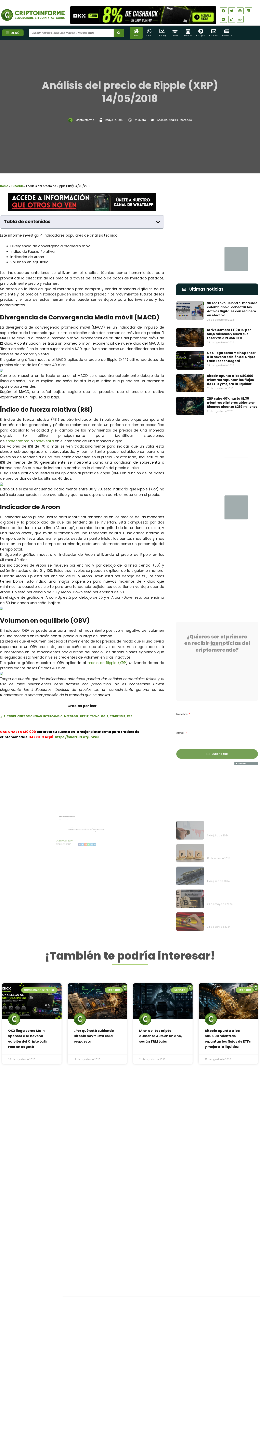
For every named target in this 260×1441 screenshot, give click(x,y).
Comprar (200, 35)
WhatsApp (45, 763)
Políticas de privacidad (115, 1417)
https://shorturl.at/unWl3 (77, 737)
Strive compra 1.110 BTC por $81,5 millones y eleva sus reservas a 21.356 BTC (229, 334)
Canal (149, 35)
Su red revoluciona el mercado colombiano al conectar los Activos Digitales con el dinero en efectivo (232, 309)
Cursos (175, 35)
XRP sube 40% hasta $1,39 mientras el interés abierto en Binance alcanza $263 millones (232, 402)
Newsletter (227, 35)
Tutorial (17, 186)
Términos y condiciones (145, 1417)
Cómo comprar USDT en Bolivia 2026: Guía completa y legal (138, 1331)
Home (4, 186)
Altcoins (162, 120)
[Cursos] (175, 31)
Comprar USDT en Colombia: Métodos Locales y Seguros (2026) (139, 1313)
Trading (162, 35)
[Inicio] (136, 31)
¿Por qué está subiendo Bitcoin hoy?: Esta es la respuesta (94, 1036)
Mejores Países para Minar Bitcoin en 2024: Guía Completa (229, 827)
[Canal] (149, 31)
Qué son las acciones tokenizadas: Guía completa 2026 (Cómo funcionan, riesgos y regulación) (140, 1351)
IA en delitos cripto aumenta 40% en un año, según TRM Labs (160, 1036)
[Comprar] (200, 31)
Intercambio (53, 716)
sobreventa (44, 441)
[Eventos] (188, 31)
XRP (129, 716)
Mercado (186, 120)
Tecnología (99, 716)
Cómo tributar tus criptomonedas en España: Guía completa (229, 873)
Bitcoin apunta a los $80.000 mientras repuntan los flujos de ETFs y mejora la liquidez (230, 380)
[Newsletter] (226, 31)
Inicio (136, 35)
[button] (158, 222)
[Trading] (162, 31)
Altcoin (9, 716)
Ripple (84, 716)
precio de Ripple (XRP (107, 662)
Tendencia (118, 716)
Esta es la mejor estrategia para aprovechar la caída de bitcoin (231, 781)
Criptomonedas (29, 716)
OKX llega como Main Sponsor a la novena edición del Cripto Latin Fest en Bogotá (231, 357)
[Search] (119, 33)
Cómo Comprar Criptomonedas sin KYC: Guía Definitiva (231, 804)
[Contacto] (213, 31)
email (180, 722)
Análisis (174, 120)
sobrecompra (17, 441)
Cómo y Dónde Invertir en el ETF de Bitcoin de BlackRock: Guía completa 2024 (232, 850)
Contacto (213, 35)
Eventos (188, 35)
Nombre (182, 703)
